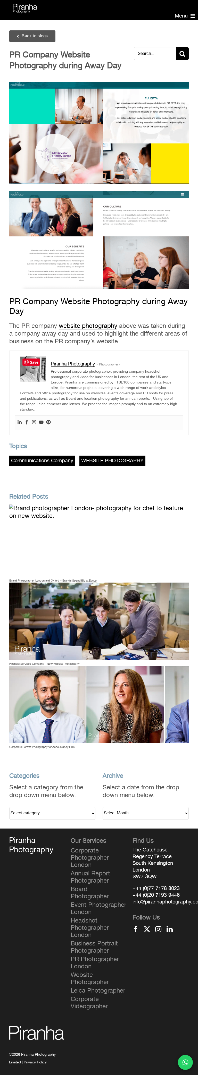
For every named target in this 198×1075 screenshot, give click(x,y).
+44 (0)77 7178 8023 (156, 888)
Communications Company (42, 461)
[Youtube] (41, 423)
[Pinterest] (48, 423)
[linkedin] (170, 929)
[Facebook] (26, 423)
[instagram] (158, 929)
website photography (88, 326)
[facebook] (136, 929)
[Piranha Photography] (25, 7)
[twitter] (147, 929)
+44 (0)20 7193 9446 (156, 895)
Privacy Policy (35, 1062)
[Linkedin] (19, 423)
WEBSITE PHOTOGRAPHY (112, 461)
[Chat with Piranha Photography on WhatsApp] (185, 1062)
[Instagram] (34, 423)
